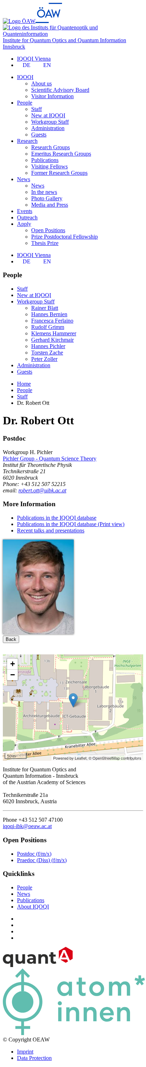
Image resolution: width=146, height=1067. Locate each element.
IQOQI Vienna (34, 59)
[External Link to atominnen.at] (74, 1033)
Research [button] (27, 141)
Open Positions (48, 230)
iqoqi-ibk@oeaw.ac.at (27, 826)
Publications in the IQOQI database (56, 518)
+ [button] (12, 663)
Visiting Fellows (49, 166)
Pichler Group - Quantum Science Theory (49, 459)
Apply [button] (24, 224)
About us (41, 83)
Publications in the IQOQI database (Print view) (70, 524)
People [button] (24, 103)
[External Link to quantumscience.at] (38, 965)
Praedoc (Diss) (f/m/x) (42, 860)
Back (11, 639)
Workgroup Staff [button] (36, 301)
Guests (38, 135)
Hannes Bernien (49, 314)
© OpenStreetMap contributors (115, 758)
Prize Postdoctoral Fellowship (64, 237)
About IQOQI (33, 907)
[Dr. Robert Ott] (38, 632)
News (37, 186)
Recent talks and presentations (50, 530)
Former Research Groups (59, 173)
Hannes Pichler (48, 346)
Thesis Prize (44, 243)
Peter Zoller (44, 359)
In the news (44, 192)
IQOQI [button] (25, 77)
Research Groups (50, 147)
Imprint (25, 1052)
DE (26, 65)
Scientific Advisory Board (60, 90)
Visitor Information (52, 96)
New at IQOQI (48, 115)
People (24, 887)
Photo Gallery (46, 198)
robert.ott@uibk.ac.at (42, 490)
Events (24, 211)
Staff (36, 109)
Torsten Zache (47, 353)
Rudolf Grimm (47, 327)
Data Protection (34, 1058)
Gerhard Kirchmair (52, 340)
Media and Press (49, 205)
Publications (44, 160)
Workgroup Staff (50, 122)
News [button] (23, 179)
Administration (47, 128)
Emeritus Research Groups (61, 154)
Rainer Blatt (44, 308)
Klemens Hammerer (53, 333)
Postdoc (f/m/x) (34, 854)
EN (47, 65)
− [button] (12, 674)
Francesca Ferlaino (52, 321)
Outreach (27, 217)
